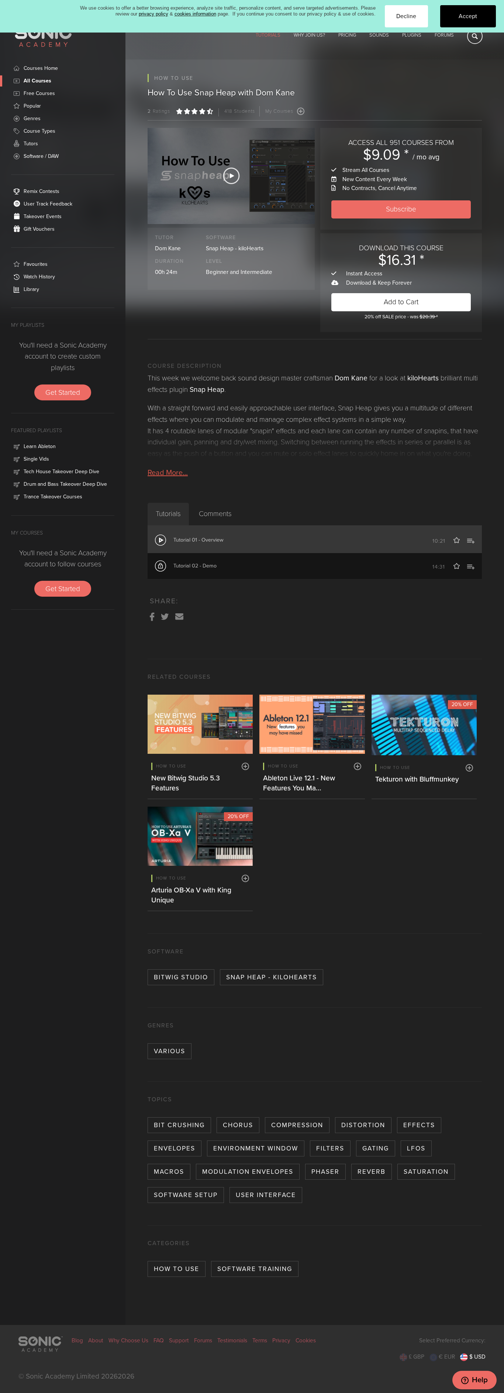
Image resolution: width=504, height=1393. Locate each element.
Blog (77, 1340)
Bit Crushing (179, 1125)
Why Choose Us (128, 1340)
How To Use (176, 1269)
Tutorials (268, 35)
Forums (444, 35)
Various (169, 1051)
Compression (297, 1125)
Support (179, 1340)
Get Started (62, 392)
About (95, 1340)
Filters (330, 1148)
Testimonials (232, 1340)
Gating (375, 1148)
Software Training (254, 1269)
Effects (419, 1125)
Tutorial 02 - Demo (195, 566)
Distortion (363, 1125)
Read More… (168, 472)
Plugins (411, 35)
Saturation (426, 1172)
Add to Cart (401, 302)
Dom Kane (168, 248)
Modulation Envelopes (247, 1172)
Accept (468, 16)
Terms (259, 1340)
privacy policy (153, 14)
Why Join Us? (309, 35)
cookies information (195, 14)
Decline (406, 16)
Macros (169, 1172)
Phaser (325, 1172)
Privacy (281, 1340)
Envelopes (174, 1148)
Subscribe (401, 209)
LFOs (416, 1148)
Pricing (347, 35)
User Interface (266, 1195)
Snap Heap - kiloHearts (234, 248)
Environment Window (255, 1148)
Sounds (379, 35)
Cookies (306, 1340)
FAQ (158, 1340)
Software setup (186, 1195)
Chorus (238, 1125)
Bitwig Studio (181, 977)
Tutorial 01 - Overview (198, 540)
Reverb (372, 1172)
